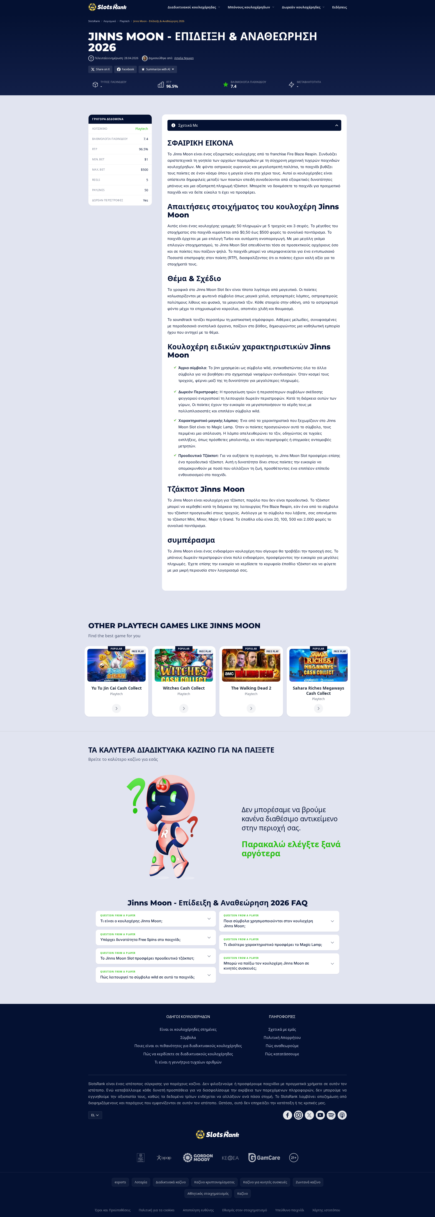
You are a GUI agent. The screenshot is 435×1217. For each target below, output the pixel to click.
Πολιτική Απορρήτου (282, 1037)
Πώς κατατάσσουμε (282, 1053)
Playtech (141, 128)
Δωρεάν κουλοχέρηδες (301, 7)
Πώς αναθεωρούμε (282, 1045)
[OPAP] (164, 1157)
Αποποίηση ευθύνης (198, 1210)
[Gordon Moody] (198, 1157)
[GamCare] (264, 1157)
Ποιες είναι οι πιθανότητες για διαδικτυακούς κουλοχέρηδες (188, 1045)
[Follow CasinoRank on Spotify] (331, 1115)
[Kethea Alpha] (230, 1157)
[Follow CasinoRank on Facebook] (287, 1115)
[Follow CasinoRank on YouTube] (320, 1115)
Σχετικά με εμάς (282, 1029)
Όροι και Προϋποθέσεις (113, 1210)
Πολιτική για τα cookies (157, 1210)
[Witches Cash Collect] (184, 681)
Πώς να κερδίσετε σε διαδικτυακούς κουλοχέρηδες (188, 1053)
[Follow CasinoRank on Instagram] (298, 1115)
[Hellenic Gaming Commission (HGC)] (141, 1157)
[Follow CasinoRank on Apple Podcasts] (342, 1115)
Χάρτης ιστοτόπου (326, 1210)
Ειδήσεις (339, 7)
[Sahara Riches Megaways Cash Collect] (318, 681)
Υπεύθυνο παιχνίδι (289, 1210)
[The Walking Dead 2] (251, 681)
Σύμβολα (188, 1037)
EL (93, 1115)
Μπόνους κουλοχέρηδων (249, 7)
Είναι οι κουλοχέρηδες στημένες (188, 1029)
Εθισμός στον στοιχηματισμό (244, 1210)
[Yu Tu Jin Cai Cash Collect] (116, 681)
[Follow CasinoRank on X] (309, 1115)
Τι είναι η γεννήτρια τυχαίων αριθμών (188, 1062)
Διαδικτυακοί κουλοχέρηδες (192, 7)
